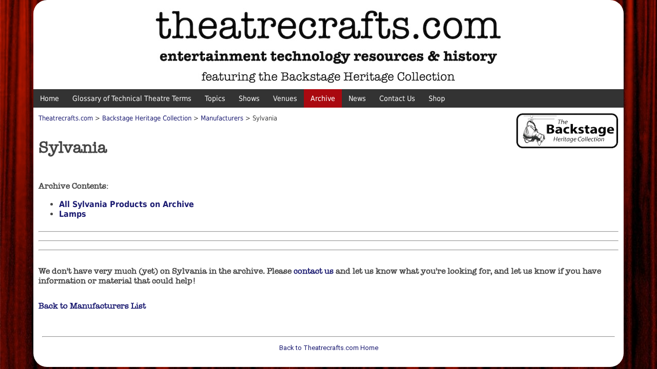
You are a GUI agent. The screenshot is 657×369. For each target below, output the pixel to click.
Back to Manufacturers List (92, 306)
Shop (437, 98)
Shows (249, 98)
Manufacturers (222, 118)
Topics (215, 98)
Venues (285, 98)
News (357, 98)
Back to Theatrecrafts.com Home (328, 348)
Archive (323, 98)
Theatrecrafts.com (65, 118)
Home (49, 98)
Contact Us (397, 98)
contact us (314, 271)
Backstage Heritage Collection (146, 118)
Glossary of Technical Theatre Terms (131, 98)
